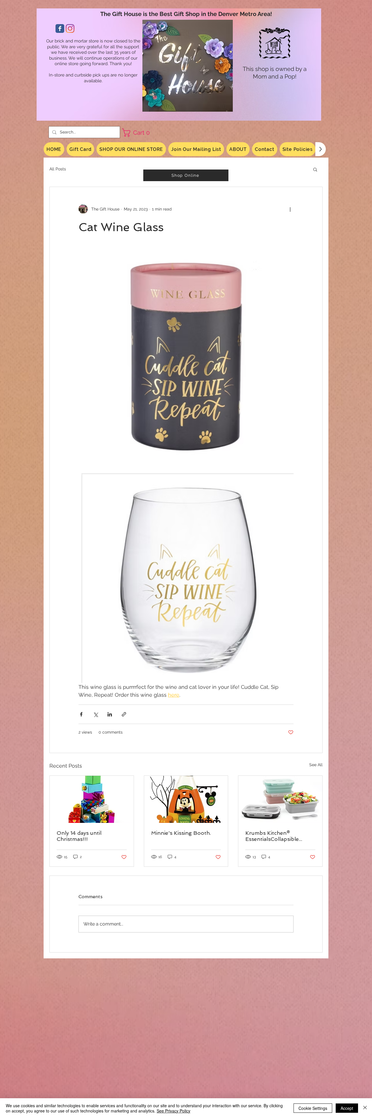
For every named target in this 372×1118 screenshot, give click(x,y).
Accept (347, 1108)
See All (316, 764)
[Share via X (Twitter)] (95, 714)
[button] (138, 133)
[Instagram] (70, 28)
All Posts (57, 169)
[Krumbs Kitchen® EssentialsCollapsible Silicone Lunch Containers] (280, 799)
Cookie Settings (312, 1108)
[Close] (365, 1108)
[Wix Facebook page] (60, 28)
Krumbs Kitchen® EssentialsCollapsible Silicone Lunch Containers (278, 836)
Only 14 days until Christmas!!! (79, 836)
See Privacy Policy (173, 1111)
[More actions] (290, 209)
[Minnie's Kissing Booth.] (186, 799)
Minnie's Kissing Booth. (181, 833)
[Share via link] (124, 714)
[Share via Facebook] (81, 714)
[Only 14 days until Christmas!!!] (92, 799)
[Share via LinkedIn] (109, 714)
